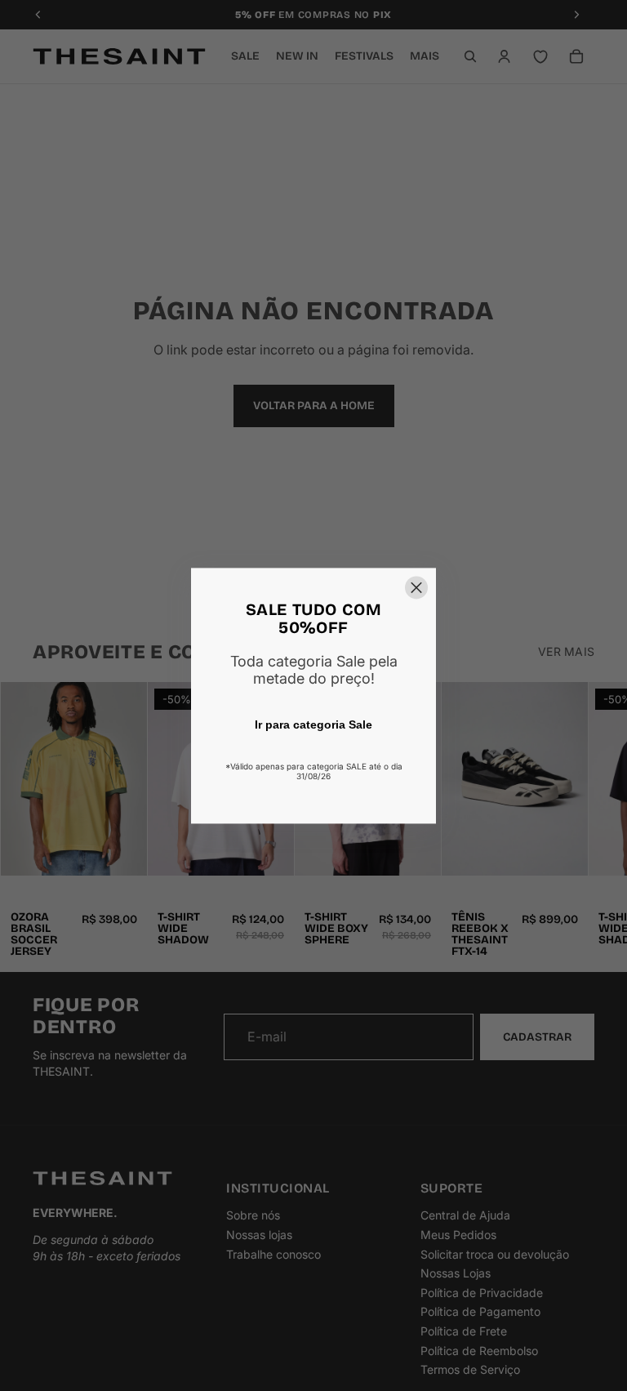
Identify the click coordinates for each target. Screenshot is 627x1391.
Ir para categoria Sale (313, 724)
